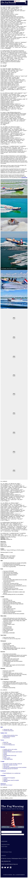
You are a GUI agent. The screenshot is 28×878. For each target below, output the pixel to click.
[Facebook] (2, 867)
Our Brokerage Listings (6, 852)
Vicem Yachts (4, 846)
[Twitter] (8, 867)
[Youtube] (5, 867)
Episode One (24, 177)
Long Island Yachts (5, 844)
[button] (26, 3)
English (18, 1)
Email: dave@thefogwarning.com (9, 864)
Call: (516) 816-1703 (6, 861)
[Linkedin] (10, 867)
